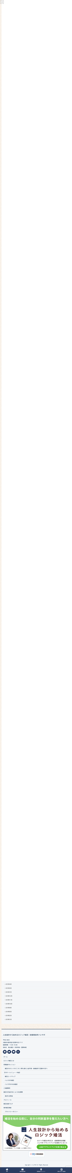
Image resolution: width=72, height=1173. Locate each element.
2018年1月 (9, 1019)
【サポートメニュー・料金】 (12, 1072)
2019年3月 (9, 988)
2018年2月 (9, 1015)
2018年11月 (9, 1000)
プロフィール (7, 1100)
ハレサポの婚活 (9, 1080)
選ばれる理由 (9, 1096)
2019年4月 (9, 984)
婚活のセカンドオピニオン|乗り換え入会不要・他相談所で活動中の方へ (26, 1068)
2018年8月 (9, 1007)
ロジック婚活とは (9, 1060)
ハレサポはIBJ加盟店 (11, 1084)
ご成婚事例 (7, 1088)
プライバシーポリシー (11, 1111)
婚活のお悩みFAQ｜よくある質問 (13, 1092)
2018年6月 (9, 1011)
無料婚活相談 (7, 1107)
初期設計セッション (9, 1064)
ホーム (6, 1056)
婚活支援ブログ (8, 1103)
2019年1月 (9, 992)
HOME (7, 1171)
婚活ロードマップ (10, 1076)
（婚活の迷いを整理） (61, 1171)
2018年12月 (9, 996)
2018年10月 (9, 1003)
